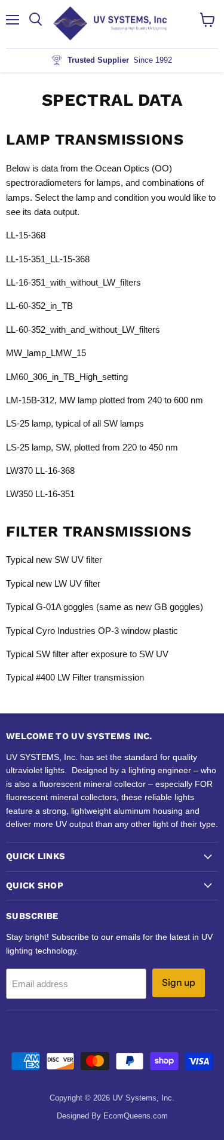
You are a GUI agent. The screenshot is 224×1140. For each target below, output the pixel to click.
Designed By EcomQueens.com (112, 1115)
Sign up (178, 982)
